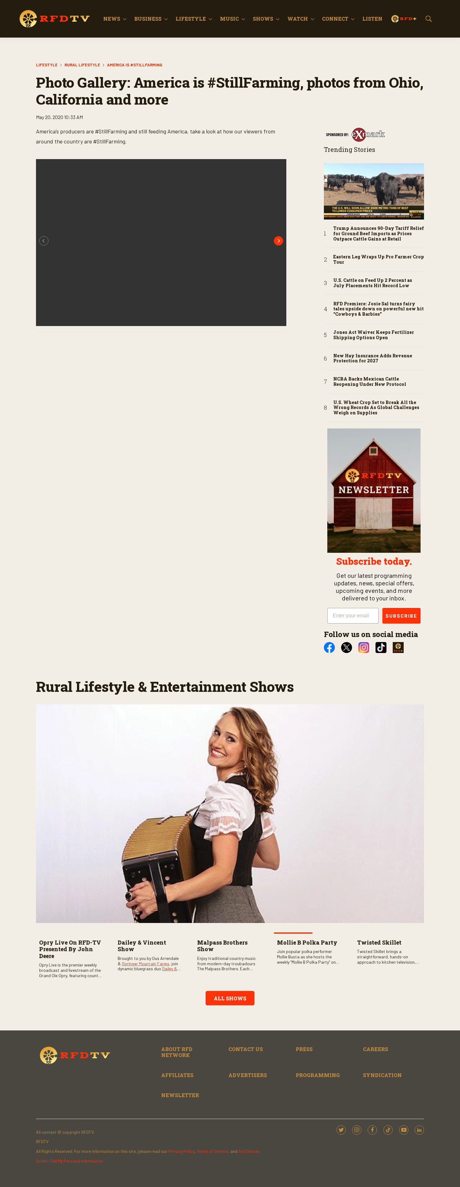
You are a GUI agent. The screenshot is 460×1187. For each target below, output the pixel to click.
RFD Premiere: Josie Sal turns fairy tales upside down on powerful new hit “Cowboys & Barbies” (378, 309)
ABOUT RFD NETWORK (176, 1052)
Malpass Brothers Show (222, 946)
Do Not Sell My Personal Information (69, 1161)
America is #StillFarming (134, 64)
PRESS (304, 1049)
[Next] (278, 241)
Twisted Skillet (379, 942)
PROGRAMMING (318, 1075)
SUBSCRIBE (401, 616)
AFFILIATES (177, 1075)
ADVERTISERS (247, 1075)
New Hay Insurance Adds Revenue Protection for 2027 (372, 358)
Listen (372, 18)
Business (147, 18)
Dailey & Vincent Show (142, 946)
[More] (124, 19)
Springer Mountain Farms (145, 963)
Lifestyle (191, 18)
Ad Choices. (249, 1151)
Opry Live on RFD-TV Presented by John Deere (70, 949)
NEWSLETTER (180, 1095)
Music (229, 18)
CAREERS (375, 1049)
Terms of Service (212, 1151)
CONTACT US (245, 1049)
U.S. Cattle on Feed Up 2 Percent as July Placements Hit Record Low (372, 283)
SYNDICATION (382, 1075)
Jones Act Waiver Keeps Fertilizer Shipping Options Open (373, 335)
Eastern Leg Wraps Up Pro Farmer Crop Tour (378, 259)
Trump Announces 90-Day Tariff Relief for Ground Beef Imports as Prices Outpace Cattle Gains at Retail (378, 233)
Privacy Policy (181, 1151)
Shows (263, 18)
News (111, 18)
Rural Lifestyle (82, 64)
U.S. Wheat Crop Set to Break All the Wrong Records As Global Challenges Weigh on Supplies (376, 408)
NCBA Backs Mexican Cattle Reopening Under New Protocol (369, 381)
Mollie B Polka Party (307, 942)
